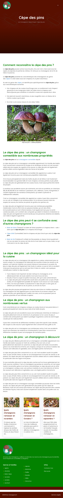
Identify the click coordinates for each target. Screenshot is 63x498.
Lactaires (7, 480)
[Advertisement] (31, 34)
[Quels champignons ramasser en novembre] (11, 406)
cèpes (8, 79)
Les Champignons (23, 22)
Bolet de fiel (11, 239)
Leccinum (7, 483)
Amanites (7, 471)
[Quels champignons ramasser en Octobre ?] (31, 406)
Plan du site (47, 471)
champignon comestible (27, 159)
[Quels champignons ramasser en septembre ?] (51, 406)
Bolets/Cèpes (32, 22)
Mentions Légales (56, 495)
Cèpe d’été (10, 233)
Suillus (26, 478)
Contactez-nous (48, 468)
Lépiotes (27, 466)
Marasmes (28, 469)
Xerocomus (28, 481)
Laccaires (7, 477)
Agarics (7, 468)
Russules (27, 475)
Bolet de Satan (12, 228)
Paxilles (27, 472)
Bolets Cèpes (8, 474)
